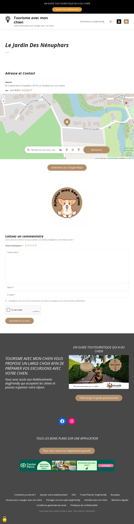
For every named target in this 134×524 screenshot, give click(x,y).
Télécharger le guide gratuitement (98, 397)
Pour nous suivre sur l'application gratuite (67, 450)
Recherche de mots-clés (28, 149)
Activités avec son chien (95, 500)
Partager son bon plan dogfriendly (63, 500)
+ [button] (3, 97)
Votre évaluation (13, 245)
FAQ (74, 494)
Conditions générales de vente (51, 505)
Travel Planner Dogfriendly (93, 494)
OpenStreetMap (113, 158)
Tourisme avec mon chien (31, 20)
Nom (9, 287)
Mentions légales (119, 500)
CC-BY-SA (130, 158)
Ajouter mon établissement (67, 9)
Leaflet (97, 158)
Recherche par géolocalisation (72, 149)
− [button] (3, 101)
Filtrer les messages (78, 149)
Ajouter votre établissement (54, 494)
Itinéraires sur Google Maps (67, 167)
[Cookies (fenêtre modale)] (4, 519)
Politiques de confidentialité (84, 505)
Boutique (115, 494)
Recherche (96, 149)
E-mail (9, 295)
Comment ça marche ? (25, 494)
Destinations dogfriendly (92, 21)
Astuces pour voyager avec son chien (24, 500)
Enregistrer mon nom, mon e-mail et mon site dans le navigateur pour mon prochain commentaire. (47, 301)
